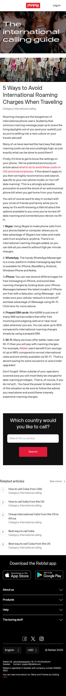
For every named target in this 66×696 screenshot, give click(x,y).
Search (33, 451)
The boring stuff (13, 619)
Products (8, 599)
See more (56, 481)
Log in (56, 5)
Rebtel (24, 348)
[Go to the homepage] (33, 5)
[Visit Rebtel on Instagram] (41, 639)
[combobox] (33, 438)
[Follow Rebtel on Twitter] (33, 639)
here (5, 677)
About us (8, 589)
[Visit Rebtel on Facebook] (25, 639)
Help (6, 609)
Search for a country (19, 437)
